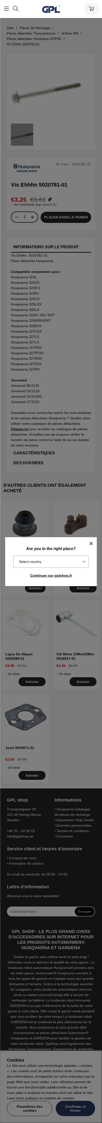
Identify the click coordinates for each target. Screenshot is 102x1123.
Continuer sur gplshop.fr (51, 575)
